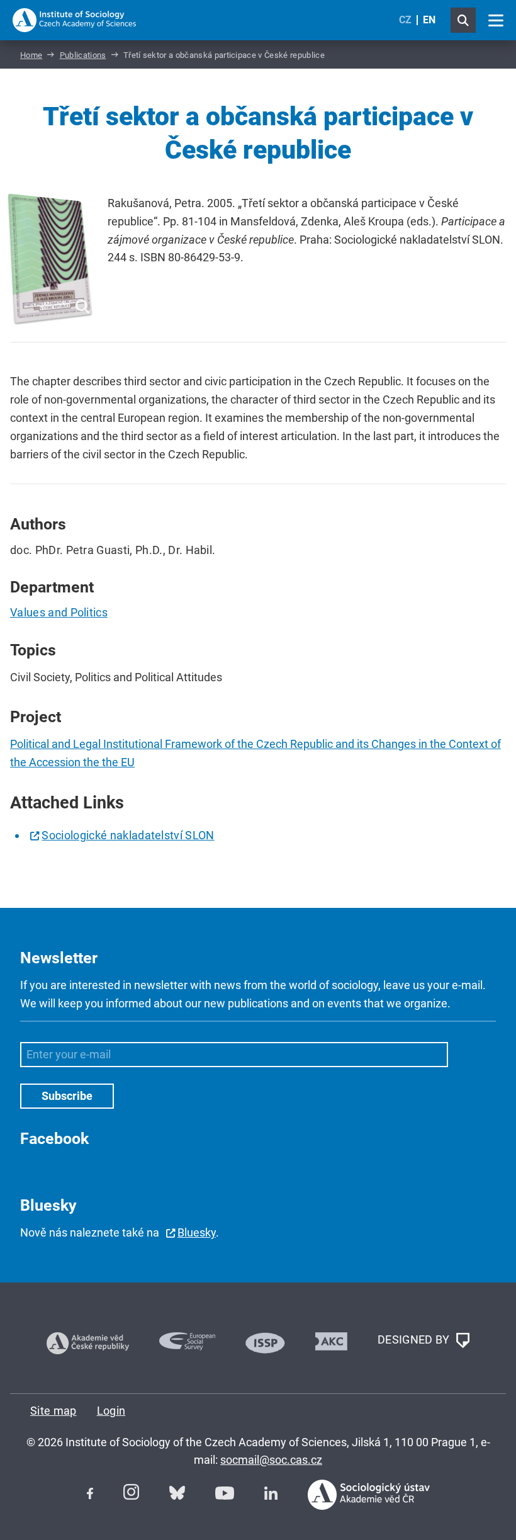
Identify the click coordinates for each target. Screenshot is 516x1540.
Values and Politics (59, 612)
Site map (53, 1410)
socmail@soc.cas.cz (271, 1459)
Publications (83, 55)
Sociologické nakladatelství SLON (128, 835)
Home (31, 55)
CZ (405, 20)
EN (429, 20)
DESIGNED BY (415, 1338)
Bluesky (196, 1232)
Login (111, 1410)
